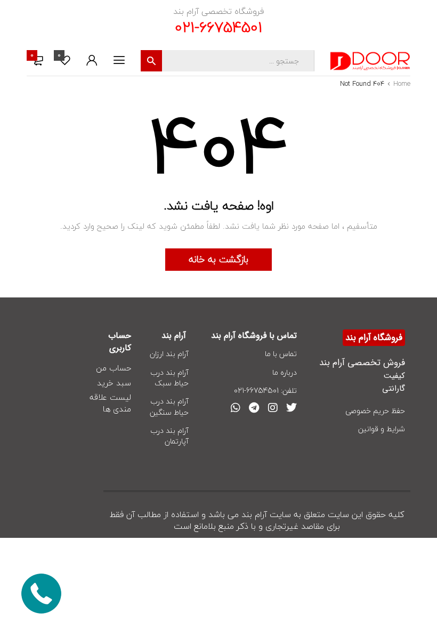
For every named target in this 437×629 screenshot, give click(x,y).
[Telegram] (254, 407)
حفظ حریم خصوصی (375, 410)
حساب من (113, 368)
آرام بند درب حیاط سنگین (169, 406)
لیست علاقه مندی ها (110, 403)
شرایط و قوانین (381, 429)
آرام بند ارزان (169, 353)
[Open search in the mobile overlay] (227, 60)
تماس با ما (281, 353)
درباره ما (284, 372)
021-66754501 (218, 27)
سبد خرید (114, 383)
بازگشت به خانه (218, 259)
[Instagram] (273, 407)
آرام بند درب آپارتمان (169, 436)
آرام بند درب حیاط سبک (169, 378)
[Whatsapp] (235, 407)
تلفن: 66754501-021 (265, 390)
